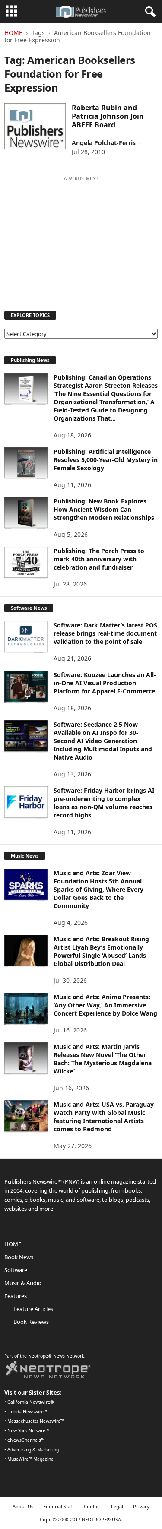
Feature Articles (33, 1309)
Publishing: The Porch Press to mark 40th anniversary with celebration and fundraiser (99, 559)
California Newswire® (30, 1402)
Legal (117, 1506)
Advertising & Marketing (33, 1450)
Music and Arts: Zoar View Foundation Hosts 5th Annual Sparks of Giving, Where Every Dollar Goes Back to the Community (98, 889)
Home (13, 32)
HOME (12, 1244)
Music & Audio (22, 1283)
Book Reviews (31, 1322)
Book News (18, 1257)
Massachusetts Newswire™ (35, 1421)
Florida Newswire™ (27, 1412)
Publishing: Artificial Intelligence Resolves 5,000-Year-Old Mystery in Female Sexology (106, 459)
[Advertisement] (81, 239)
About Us (23, 1506)
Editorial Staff (58, 1506)
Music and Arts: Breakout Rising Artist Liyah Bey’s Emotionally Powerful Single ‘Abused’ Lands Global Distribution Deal (101, 951)
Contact (92, 1506)
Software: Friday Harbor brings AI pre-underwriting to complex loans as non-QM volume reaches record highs (104, 802)
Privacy (141, 1506)
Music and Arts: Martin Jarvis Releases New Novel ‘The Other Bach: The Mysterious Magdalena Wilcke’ (103, 1058)
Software (15, 1270)
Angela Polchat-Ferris (104, 143)
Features (15, 1296)
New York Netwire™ (28, 1431)
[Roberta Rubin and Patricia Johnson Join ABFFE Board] (35, 126)
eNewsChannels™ (25, 1440)
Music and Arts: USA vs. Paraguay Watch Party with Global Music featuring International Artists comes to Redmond (104, 1116)
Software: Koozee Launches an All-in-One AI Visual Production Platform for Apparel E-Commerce (105, 683)
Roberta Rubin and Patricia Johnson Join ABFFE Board (108, 116)
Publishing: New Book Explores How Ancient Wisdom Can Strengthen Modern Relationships (104, 509)
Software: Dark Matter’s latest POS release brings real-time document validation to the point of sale (105, 633)
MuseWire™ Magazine (30, 1459)
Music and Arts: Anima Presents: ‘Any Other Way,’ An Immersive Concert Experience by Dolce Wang (105, 1005)
